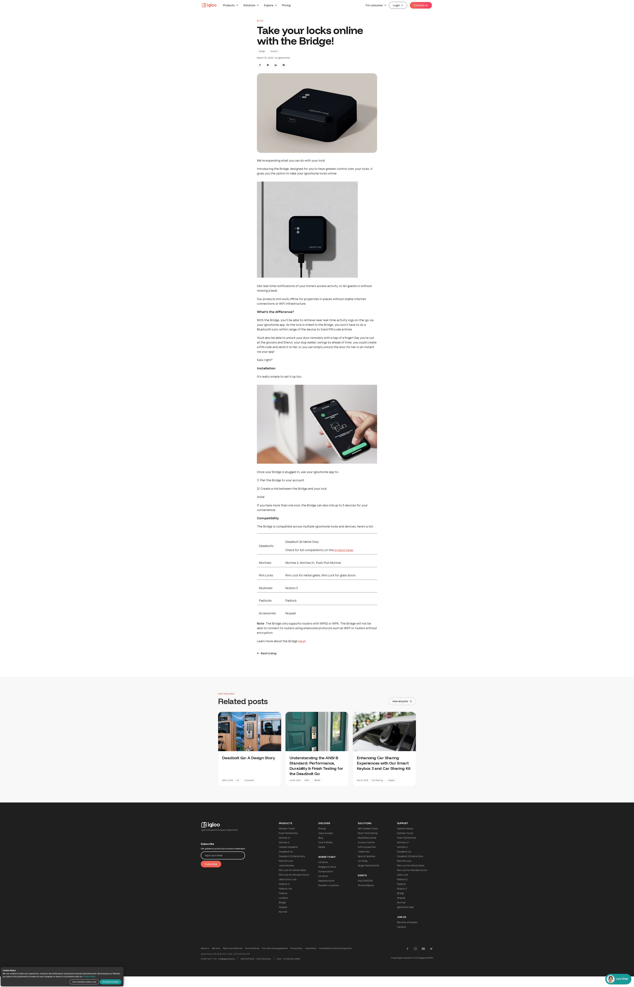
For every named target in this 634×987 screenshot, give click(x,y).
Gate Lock (402, 874)
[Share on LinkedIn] (276, 65)
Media (321, 847)
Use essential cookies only (84, 982)
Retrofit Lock (286, 860)
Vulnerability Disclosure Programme (335, 948)
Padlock (283, 893)
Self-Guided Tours (368, 828)
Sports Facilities (366, 856)
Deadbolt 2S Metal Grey (292, 856)
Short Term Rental (368, 833)
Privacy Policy (296, 948)
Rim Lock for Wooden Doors (294, 874)
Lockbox (283, 897)
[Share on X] (268, 65)
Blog (320, 837)
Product (274, 51)
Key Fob (283, 911)
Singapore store (327, 866)
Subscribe (211, 864)
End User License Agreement (275, 948)
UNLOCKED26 (365, 880)
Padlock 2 (284, 883)
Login (396, 5)
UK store (323, 876)
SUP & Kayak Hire (367, 847)
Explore (268, 5)
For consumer (374, 5)
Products (229, 5)
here (301, 641)
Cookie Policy (89, 976)
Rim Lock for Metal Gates (292, 870)
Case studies (325, 833)
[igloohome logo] (223, 822)
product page (343, 550)
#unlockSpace (366, 885)
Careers (401, 926)
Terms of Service (252, 948)
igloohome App (405, 907)
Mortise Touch (287, 828)
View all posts (400, 701)
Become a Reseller (407, 922)
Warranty (216, 948)
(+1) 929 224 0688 (291, 958)
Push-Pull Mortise (288, 833)
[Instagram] (415, 949)
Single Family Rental (368, 865)
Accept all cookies (111, 982)
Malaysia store (326, 880)
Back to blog (268, 653)
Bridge (262, 51)
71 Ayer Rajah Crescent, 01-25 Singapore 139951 (412, 957)
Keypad (283, 907)
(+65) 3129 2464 (263, 958)
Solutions (249, 5)
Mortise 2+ (285, 837)
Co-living (362, 860)
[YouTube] (423, 949)
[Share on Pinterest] (284, 65)
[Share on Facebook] (260, 65)
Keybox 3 (402, 888)
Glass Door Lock (288, 879)
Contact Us (421, 5)
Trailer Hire (364, 851)
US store (323, 862)
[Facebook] (407, 949)
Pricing (286, 5)
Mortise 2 (284, 842)
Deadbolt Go (286, 851)
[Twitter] (431, 949)
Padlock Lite (285, 888)
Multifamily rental (367, 837)
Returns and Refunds (232, 948)
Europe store (325, 871)
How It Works (325, 842)
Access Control (366, 842)
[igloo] (209, 5)
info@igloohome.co (226, 958)
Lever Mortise (286, 865)
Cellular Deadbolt (288, 847)
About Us (205, 948)
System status (405, 828)
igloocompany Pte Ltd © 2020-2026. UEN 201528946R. (225, 954)
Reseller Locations (328, 885)
